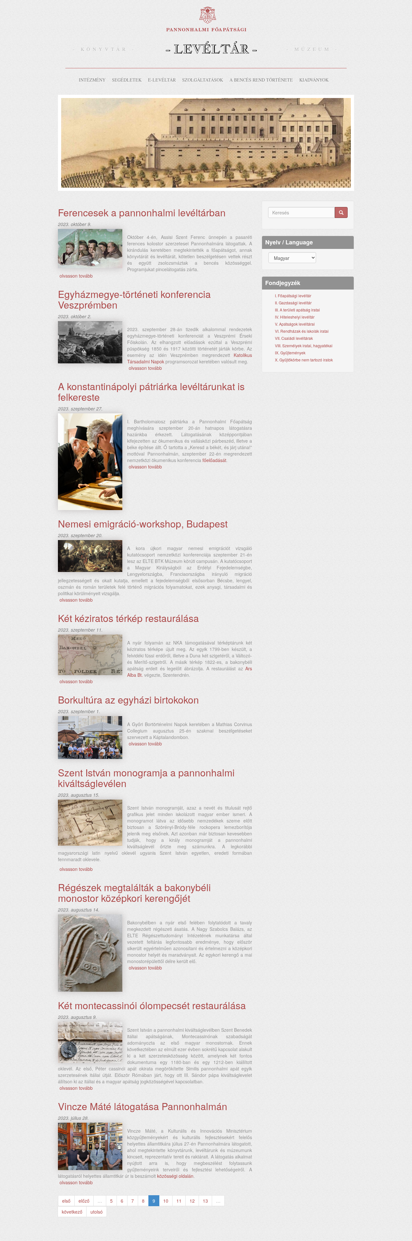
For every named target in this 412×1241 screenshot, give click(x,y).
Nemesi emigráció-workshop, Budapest (143, 523)
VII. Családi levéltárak (294, 338)
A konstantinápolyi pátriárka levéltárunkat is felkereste (151, 391)
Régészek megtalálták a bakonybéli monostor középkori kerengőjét (134, 892)
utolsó (96, 1211)
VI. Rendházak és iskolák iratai (302, 331)
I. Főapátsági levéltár (293, 295)
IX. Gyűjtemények (290, 352)
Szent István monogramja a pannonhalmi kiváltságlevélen (146, 777)
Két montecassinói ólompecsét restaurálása (152, 1005)
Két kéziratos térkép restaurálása (128, 618)
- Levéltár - (211, 48)
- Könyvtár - (104, 49)
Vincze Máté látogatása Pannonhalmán (142, 1106)
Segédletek (127, 80)
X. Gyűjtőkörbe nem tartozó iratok (304, 359)
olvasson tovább (76, 275)
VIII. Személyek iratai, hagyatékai (303, 345)
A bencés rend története (261, 80)
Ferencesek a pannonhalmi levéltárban (142, 212)
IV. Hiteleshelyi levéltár (294, 317)
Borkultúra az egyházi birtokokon (128, 699)
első (66, 1200)
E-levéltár (162, 80)
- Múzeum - (312, 49)
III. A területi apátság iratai (297, 309)
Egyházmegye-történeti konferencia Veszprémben (134, 299)
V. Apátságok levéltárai (295, 324)
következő (72, 1211)
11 (179, 1200)
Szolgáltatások (202, 80)
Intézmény (92, 80)
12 (192, 1200)
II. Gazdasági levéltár (293, 302)
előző (84, 1200)
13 (205, 1200)
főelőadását (214, 460)
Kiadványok (314, 80)
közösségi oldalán (175, 1176)
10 (165, 1200)
